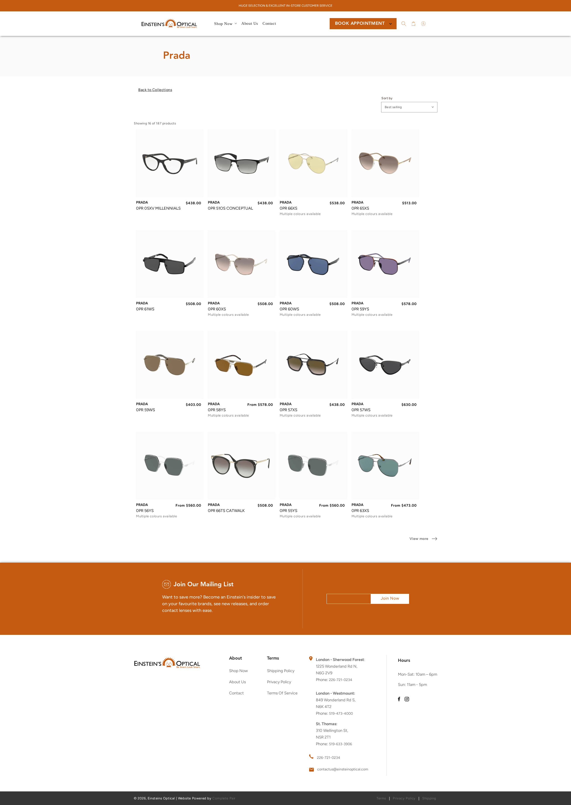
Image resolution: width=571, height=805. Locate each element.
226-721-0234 (340, 680)
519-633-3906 (340, 744)
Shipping (429, 798)
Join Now (390, 598)
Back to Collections (155, 90)
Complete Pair (224, 798)
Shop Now (238, 671)
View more (419, 539)
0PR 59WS (145, 409)
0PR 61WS (145, 309)
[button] (404, 23)
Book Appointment (360, 23)
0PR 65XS (360, 208)
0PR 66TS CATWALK (226, 510)
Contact (236, 693)
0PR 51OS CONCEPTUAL (230, 208)
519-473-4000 (341, 713)
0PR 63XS (360, 510)
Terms (381, 798)
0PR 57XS (288, 409)
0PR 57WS (361, 409)
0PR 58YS (217, 409)
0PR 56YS (145, 510)
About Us (237, 682)
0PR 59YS (360, 309)
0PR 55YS (288, 510)
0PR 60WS (289, 309)
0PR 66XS (288, 208)
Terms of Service (282, 693)
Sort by (386, 98)
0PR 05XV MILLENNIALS (158, 208)
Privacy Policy (279, 682)
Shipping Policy (280, 671)
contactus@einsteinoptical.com (342, 769)
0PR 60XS (217, 309)
